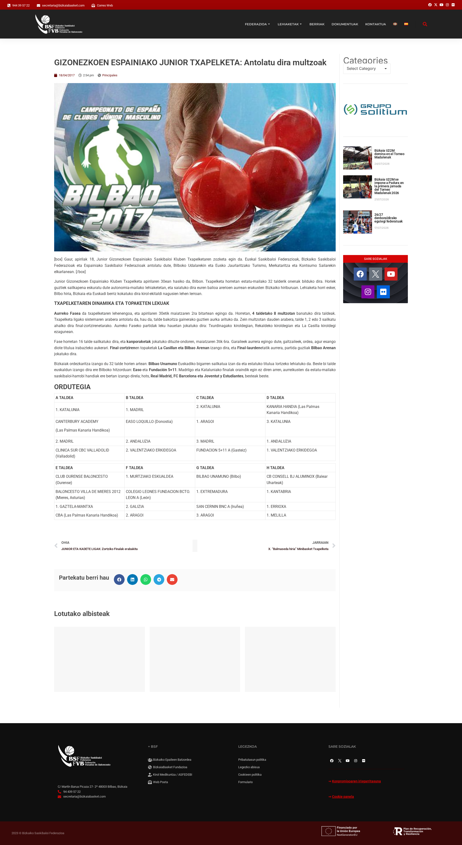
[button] (119, 579)
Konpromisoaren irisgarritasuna (356, 781)
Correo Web (105, 5)
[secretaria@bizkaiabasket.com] (38, 5)
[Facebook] (360, 274)
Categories (365, 60)
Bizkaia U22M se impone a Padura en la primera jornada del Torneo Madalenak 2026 (389, 186)
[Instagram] (367, 291)
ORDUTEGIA (72, 387)
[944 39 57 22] (9, 5)
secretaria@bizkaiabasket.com (63, 5)
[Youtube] (391, 274)
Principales (109, 75)
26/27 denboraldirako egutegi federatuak (388, 218)
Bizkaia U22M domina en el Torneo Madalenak (389, 154)
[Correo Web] (93, 5)
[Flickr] (383, 291)
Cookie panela (343, 797)
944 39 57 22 (21, 5)
